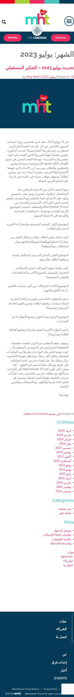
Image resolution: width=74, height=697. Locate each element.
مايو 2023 (65, 474)
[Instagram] (17, 607)
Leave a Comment (36, 414)
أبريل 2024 (64, 430)
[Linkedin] (26, 607)
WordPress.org (61, 543)
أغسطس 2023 (62, 461)
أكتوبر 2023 (64, 456)
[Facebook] (30, 598)
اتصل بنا (68, 565)
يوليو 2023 (65, 465)
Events (60, 678)
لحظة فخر (65, 513)
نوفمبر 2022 (63, 487)
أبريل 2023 (64, 478)
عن (64, 654)
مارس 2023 (63, 482)
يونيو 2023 (65, 469)
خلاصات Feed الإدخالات (57, 535)
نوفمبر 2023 (63, 452)
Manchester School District (25, 689)
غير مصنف (54, 414)
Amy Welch (33, 77)
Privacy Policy (50, 689)
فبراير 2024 (64, 439)
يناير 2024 (65, 443)
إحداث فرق (59, 662)
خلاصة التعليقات (61, 539)
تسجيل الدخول (62, 530)
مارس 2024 (63, 435)
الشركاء (68, 561)
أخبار (64, 670)
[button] (69, 21)
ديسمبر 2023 (63, 448)
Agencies (67, 556)
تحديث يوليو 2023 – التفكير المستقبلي (40, 67)
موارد (71, 552)
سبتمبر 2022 (63, 491)
